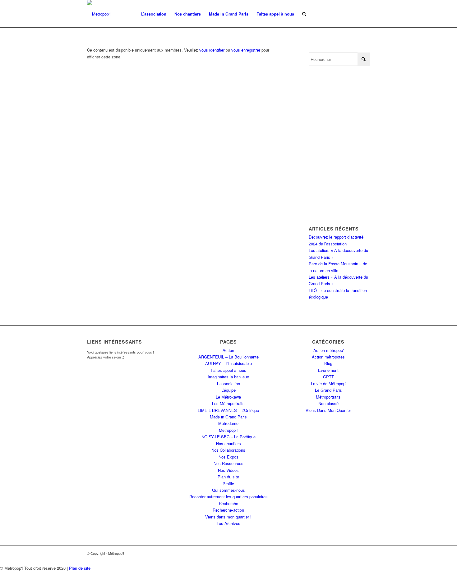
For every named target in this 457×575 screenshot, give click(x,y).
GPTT (328, 377)
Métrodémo (228, 423)
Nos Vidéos (228, 470)
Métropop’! (228, 430)
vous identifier (211, 50)
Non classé (328, 403)
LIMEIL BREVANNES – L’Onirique (228, 410)
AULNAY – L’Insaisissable (228, 363)
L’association (228, 383)
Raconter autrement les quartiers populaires (228, 497)
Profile (228, 483)
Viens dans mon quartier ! (228, 517)
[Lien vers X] (328, 13)
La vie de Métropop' (328, 383)
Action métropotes (328, 357)
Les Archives (228, 523)
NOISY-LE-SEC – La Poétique (228, 437)
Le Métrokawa (228, 397)
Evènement (328, 370)
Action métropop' (328, 350)
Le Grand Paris (328, 390)
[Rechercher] (304, 14)
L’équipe (228, 390)
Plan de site (79, 568)
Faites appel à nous (228, 370)
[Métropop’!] (99, 14)
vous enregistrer (245, 50)
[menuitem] (153, 14)
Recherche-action (228, 510)
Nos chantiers (228, 443)
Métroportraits (328, 397)
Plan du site (228, 477)
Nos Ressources (228, 463)
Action (228, 350)
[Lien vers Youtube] (346, 13)
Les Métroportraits (228, 403)
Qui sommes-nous (228, 490)
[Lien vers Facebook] (337, 13)
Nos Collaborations (228, 450)
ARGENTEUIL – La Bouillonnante (228, 357)
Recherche (228, 503)
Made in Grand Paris (228, 417)
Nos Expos (228, 457)
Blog (328, 363)
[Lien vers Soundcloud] (365, 13)
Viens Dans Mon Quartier (328, 410)
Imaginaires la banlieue (228, 377)
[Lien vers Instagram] (356, 13)
